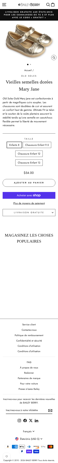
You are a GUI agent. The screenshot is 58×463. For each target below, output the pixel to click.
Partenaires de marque (29, 378)
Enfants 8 (14, 145)
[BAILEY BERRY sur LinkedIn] (36, 420)
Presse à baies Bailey (29, 389)
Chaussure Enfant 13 (29, 162)
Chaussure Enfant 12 (29, 154)
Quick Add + (10, 307)
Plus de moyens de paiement (29, 203)
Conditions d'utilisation (29, 346)
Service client (29, 324)
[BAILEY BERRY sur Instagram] (19, 420)
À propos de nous (29, 367)
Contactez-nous (29, 330)
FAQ (29, 362)
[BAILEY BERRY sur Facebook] (25, 420)
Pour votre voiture (29, 383)
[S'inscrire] (50, 410)
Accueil (28, 70)
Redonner (29, 373)
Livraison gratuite (29, 212)
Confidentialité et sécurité (29, 340)
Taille (29, 138)
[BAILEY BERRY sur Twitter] (30, 420)
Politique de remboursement (29, 335)
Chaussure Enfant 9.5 (37, 145)
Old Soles (29, 75)
